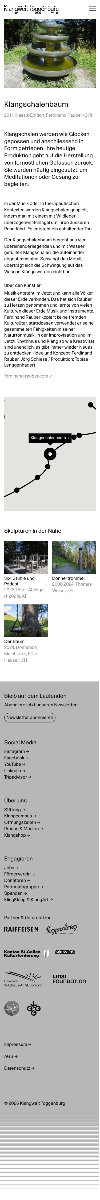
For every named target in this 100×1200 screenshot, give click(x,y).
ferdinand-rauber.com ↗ (28, 376)
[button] (17, 490)
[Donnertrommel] (74, 570)
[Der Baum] (26, 634)
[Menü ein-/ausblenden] (92, 9)
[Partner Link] (21, 930)
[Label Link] (11, 1009)
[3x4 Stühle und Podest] (26, 570)
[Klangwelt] (31, 9)
